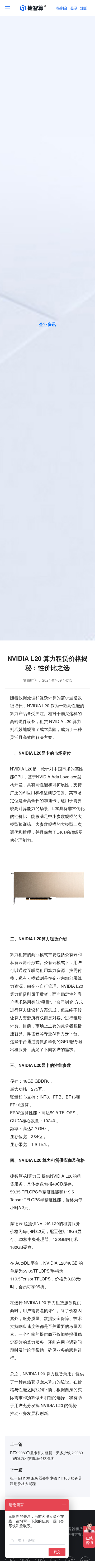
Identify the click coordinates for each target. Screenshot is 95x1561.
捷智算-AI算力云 (25, 1176)
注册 (84, 8)
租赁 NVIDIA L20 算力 (60, 721)
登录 (74, 8)
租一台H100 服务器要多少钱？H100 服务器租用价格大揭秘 (46, 1480)
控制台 (62, 8)
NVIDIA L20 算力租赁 (43, 1374)
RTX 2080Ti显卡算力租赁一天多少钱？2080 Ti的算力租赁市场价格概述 (46, 1455)
